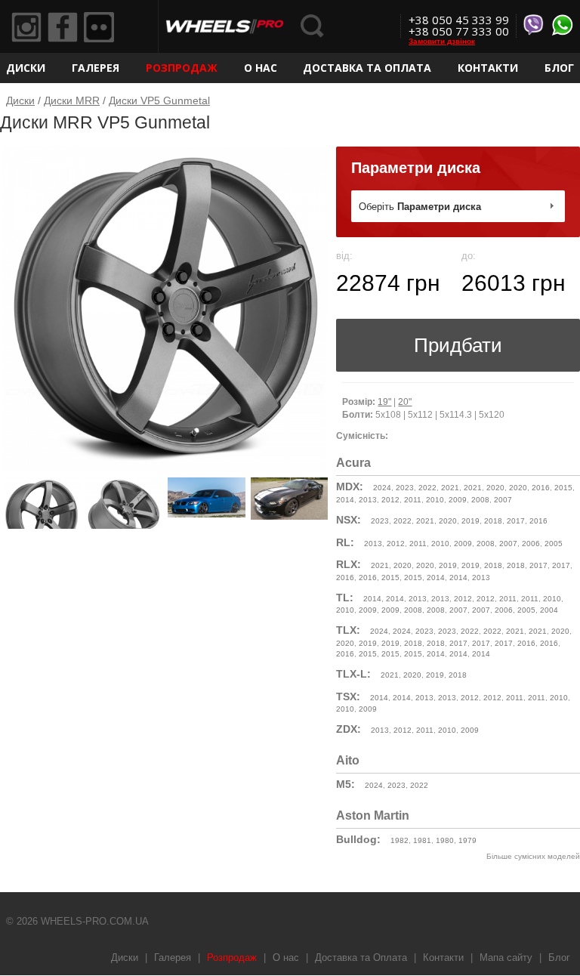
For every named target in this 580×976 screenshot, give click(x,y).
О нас (260, 67)
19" (384, 402)
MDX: (349, 486)
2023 (405, 487)
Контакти (488, 67)
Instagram (26, 27)
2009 (458, 500)
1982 (399, 840)
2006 (531, 543)
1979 (467, 840)
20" (405, 402)
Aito (347, 760)
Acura (353, 462)
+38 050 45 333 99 (459, 19)
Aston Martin (372, 815)
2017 (516, 521)
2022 (427, 487)
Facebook (63, 27)
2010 (435, 500)
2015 (563, 487)
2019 (470, 521)
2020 (495, 487)
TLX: (348, 630)
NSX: (348, 520)
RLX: (348, 564)
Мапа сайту (506, 957)
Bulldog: (358, 839)
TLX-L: (353, 674)
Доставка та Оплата (367, 67)
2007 (503, 500)
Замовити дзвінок (442, 41)
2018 (493, 521)
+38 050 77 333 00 (459, 31)
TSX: (348, 696)
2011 (412, 500)
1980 (445, 840)
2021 (450, 487)
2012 (390, 500)
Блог (559, 67)
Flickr (99, 27)
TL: (344, 597)
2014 (345, 500)
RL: (345, 542)
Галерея (95, 67)
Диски (25, 67)
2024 (382, 487)
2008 (480, 500)
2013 (368, 500)
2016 (541, 487)
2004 (549, 610)
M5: (345, 784)
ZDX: (348, 729)
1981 (422, 840)
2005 (554, 543)
